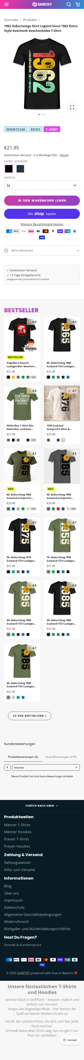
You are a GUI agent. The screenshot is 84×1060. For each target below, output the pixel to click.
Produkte (30, 20)
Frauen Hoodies (17, 846)
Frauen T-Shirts (16, 839)
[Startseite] (42, 4)
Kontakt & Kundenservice (22, 945)
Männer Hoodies (17, 831)
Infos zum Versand (19, 869)
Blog (8, 886)
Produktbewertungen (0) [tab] (23, 756)
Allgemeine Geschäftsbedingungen (32, 914)
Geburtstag (15, 129)
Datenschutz (14, 907)
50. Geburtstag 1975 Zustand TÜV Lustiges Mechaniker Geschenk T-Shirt (22, 546)
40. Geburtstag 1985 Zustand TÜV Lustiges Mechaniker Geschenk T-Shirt (62, 609)
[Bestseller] (29, 715)
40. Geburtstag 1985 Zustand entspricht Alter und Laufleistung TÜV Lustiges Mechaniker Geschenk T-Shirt (62, 480)
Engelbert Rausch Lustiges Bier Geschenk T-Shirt (22, 349)
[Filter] (7, 767)
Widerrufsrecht (16, 921)
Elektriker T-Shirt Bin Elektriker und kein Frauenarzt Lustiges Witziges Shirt (22, 415)
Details (64, 155)
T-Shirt (52, 129)
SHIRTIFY (23, 973)
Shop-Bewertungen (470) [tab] (61, 756)
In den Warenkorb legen (42, 200)
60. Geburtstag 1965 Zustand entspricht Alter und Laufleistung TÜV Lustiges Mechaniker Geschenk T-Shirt (22, 480)
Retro (35, 129)
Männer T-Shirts (17, 824)
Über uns (11, 893)
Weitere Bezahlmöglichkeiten (42, 224)
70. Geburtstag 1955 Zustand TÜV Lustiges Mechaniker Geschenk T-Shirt (62, 546)
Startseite (11, 20)
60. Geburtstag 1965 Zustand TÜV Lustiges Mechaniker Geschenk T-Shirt (62, 349)
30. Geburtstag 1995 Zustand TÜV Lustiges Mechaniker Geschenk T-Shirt (22, 609)
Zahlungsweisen (17, 862)
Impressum (13, 900)
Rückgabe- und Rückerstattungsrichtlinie (37, 928)
